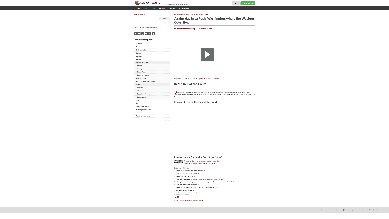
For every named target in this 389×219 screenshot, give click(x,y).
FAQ (153, 8)
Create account (248, 3)
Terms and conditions (336, 210)
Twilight (201, 200)
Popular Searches (140, 14)
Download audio (205, 29)
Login (236, 3)
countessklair (205, 79)
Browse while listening (185, 29)
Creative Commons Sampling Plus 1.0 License (199, 163)
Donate (172, 8)
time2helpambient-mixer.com (376, 210)
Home (138, 8)
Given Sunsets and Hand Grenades (186, 200)
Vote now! (216, 79)
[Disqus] (214, 130)
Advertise (162, 8)
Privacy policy (325, 210)
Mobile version (184, 8)
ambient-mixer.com (149, 3)
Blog (145, 8)
